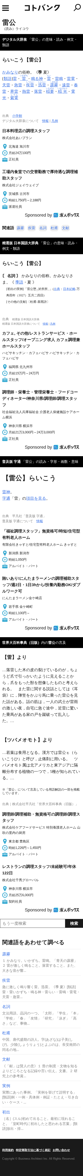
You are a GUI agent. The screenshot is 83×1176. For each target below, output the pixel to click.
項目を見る (36, 498)
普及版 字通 (11, 461)
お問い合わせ (61, 1150)
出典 (57, 289)
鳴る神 (37, 78)
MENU (5, 8)
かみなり (10, 72)
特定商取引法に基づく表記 (33, 1150)
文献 (65, 228)
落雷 (38, 91)
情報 (45, 121)
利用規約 (8, 1150)
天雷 (6, 85)
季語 (19, 282)
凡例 (54, 121)
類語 (8, 78)
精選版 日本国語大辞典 (20, 243)
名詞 (42, 228)
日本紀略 (69, 289)
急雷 (18, 85)
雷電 (71, 78)
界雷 (14, 91)
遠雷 (66, 85)
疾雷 (31, 228)
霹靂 (20, 228)
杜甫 (54, 228)
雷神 (6, 492)
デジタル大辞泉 (14, 39)
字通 (6, 498)
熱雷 (26, 91)
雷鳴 (59, 78)
